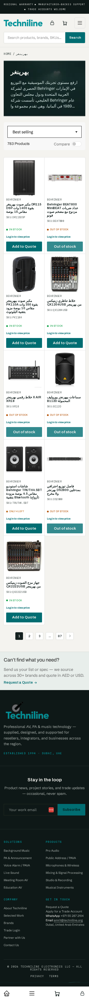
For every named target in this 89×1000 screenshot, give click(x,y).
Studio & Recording (59, 880)
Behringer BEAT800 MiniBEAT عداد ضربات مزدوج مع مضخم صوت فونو (62, 210)
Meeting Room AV (16, 880)
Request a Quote (18, 682)
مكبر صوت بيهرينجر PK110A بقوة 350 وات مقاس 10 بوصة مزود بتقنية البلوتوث (22, 306)
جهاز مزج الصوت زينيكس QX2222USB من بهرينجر (23, 584)
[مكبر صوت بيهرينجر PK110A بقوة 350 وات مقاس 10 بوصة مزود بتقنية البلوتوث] (24, 274)
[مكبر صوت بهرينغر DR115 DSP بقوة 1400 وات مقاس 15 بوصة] (24, 178)
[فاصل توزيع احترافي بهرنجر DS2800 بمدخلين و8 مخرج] (65, 459)
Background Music (17, 850)
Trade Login (12, 930)
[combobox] (44, 37)
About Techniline (15, 908)
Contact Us (11, 945)
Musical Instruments (60, 887)
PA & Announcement (18, 858)
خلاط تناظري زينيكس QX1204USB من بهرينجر (64, 302)
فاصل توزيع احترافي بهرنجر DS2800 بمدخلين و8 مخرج (64, 490)
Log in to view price (18, 236)
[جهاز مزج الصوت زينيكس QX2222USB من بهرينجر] (24, 556)
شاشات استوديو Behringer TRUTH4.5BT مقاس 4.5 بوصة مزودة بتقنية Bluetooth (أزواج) (24, 492)
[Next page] (70, 636)
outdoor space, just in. (55, 979)
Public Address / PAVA (61, 858)
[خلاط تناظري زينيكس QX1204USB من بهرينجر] (65, 274)
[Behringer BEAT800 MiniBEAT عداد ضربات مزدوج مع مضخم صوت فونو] (65, 178)
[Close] (80, 971)
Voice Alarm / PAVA (17, 865)
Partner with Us (14, 937)
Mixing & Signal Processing (64, 873)
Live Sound (11, 873)
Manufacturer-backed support (61, 4)
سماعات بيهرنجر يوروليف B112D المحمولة (64, 399)
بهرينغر (22, 53)
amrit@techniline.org (68, 920)
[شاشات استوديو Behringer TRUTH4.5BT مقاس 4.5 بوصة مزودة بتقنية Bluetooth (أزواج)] (24, 459)
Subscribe (71, 810)
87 (60, 636)
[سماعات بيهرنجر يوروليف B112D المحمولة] (65, 370)
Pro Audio (52, 850)
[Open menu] (79, 22)
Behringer (13, 199)
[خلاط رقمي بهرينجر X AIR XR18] (24, 370)
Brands (9, 923)
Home (7, 53)
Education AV (13, 887)
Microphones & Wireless (62, 865)
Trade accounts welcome (47, 9)
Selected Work (14, 915)
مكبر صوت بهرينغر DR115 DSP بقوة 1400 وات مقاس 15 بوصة (23, 208)
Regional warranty (18, 4)
